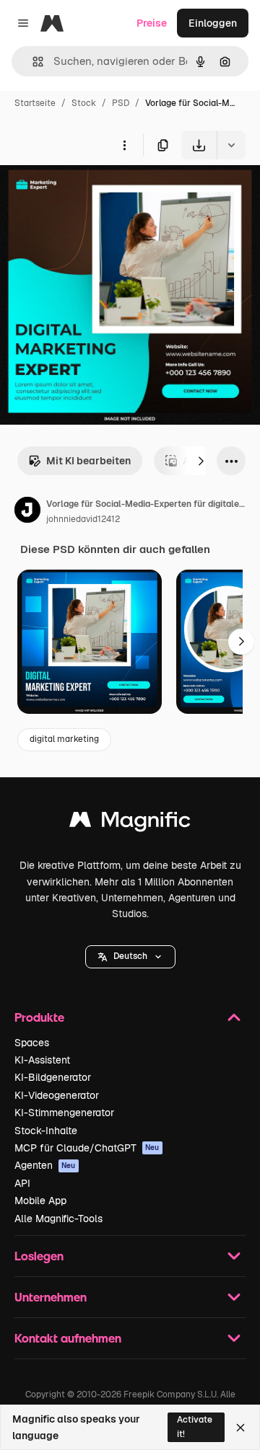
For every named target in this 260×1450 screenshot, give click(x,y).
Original (92, 193)
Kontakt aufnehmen (67, 1337)
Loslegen (39, 1255)
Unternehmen (50, 1296)
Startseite (35, 103)
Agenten (45, 1165)
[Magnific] (130, 823)
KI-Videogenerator (56, 1095)
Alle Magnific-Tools (58, 1218)
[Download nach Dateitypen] (231, 145)
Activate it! (194, 1426)
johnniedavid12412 (83, 519)
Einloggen (212, 23)
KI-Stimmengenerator (64, 1112)
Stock (84, 103)
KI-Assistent (42, 1059)
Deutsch (130, 956)
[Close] (240, 1427)
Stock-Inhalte (45, 1130)
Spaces (31, 1042)
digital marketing (64, 739)
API (22, 1183)
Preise (151, 23)
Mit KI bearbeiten (88, 460)
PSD (120, 103)
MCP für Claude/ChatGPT (87, 1147)
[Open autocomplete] (32, 61)
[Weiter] (201, 460)
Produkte (39, 1017)
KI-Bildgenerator (52, 1077)
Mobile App (40, 1200)
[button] (130, 956)
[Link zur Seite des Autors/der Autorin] (27, 512)
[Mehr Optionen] (124, 145)
